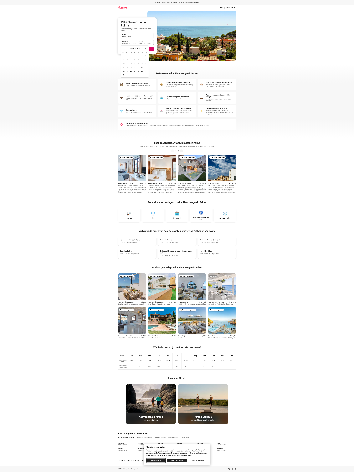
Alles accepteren (156, 460)
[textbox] (129, 43)
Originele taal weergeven (191, 2)
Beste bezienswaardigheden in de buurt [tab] (167, 437)
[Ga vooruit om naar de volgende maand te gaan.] (145, 48)
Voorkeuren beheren (198, 460)
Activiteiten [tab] (185, 437)
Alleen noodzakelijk (177, 460)
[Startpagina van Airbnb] (122, 8)
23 (145, 67)
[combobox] (137, 37)
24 (124, 71)
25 (127, 71)
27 (134, 71)
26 (131, 71)
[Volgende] (181, 150)
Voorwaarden (141, 469)
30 (145, 71)
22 (142, 67)
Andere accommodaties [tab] (144, 437)
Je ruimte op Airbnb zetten (226, 8)
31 (123, 75)
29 (142, 71)
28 (138, 71)
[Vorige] (172, 150)
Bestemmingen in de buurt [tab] (126, 437)
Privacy (133, 469)
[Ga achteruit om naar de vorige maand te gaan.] (124, 48)
